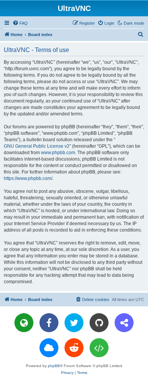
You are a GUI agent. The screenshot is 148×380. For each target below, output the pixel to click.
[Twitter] (74, 322)
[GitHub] (99, 322)
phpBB (54, 366)
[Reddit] (74, 347)
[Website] (23, 322)
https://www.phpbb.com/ (28, 178)
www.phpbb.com (58, 152)
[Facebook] (48, 322)
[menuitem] (20, 23)
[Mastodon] (124, 322)
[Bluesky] (48, 347)
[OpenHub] (99, 347)
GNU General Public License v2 (36, 146)
